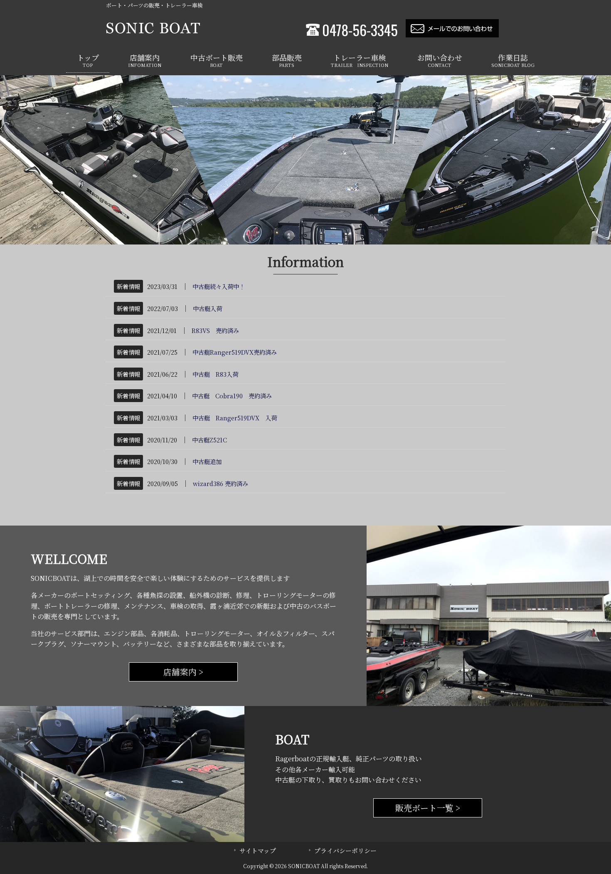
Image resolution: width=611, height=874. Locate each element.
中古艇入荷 (207, 308)
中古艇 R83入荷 (215, 374)
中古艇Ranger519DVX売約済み (234, 352)
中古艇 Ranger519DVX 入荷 (234, 417)
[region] (305, 159)
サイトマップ (257, 850)
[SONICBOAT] (153, 31)
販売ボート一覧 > (428, 808)
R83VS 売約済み (215, 330)
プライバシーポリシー (345, 850)
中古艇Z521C (209, 439)
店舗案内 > (183, 672)
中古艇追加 (207, 461)
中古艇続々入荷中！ (218, 286)
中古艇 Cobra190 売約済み (232, 395)
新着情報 (128, 286)
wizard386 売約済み (220, 483)
